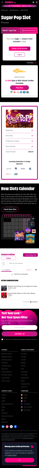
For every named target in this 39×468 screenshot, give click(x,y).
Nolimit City (24, 387)
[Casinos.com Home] (10, 2)
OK (19, 460)
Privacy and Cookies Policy (8, 439)
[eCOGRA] (9, 169)
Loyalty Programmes (7, 372)
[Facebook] (15, 426)
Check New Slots (10, 209)
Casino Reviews (5, 378)
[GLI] (30, 169)
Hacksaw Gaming (25, 384)
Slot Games (24, 353)
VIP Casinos (4, 363)
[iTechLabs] (16, 169)
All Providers (24, 375)
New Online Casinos (7, 359)
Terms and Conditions (27, 438)
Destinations (5, 413)
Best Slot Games (14, 10)
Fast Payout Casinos (7, 375)
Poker (22, 369)
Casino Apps (5, 369)
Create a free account (19, 48)
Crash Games (24, 372)
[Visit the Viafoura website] (34, 302)
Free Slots (23, 356)
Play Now (19, 88)
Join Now (18, 334)
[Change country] (33, 2)
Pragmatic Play (24, 378)
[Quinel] (23, 169)
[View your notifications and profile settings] (36, 270)
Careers (3, 401)
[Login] (36, 2)
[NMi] (16, 174)
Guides (3, 407)
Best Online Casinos (7, 353)
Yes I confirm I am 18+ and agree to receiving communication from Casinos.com (20, 339)
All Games (23, 359)
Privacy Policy (12, 455)
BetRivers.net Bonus (19, 77)
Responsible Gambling (7, 404)
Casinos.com (4, 10)
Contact (3, 398)
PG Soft (23, 381)
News (3, 410)
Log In (19, 54)
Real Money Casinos (7, 356)
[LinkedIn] (3, 426)
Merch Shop (5, 422)
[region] (19, 278)
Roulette (23, 366)
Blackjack (23, 363)
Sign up (33, 255)
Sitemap (4, 419)
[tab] (6, 269)
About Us (4, 395)
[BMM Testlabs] (9, 174)
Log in (27, 255)
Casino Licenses (6, 381)
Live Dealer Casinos (6, 366)
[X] (11, 426)
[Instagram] (7, 426)
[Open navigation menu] (2, 2)
